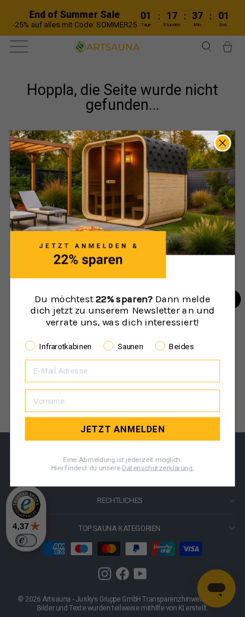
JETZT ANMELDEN (122, 428)
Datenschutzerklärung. (158, 468)
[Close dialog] (222, 142)
